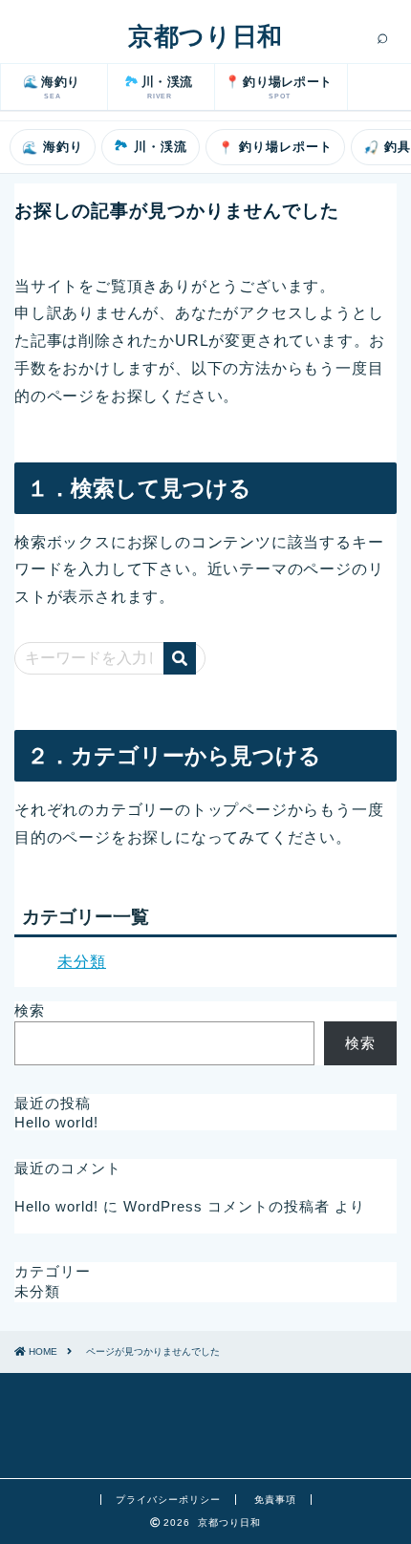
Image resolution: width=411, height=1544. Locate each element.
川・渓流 (150, 146)
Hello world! (56, 1122)
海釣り (52, 147)
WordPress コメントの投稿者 (226, 1206)
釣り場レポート (275, 147)
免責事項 (275, 1499)
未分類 (81, 962)
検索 (29, 1010)
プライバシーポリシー (168, 1499)
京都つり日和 (205, 36)
